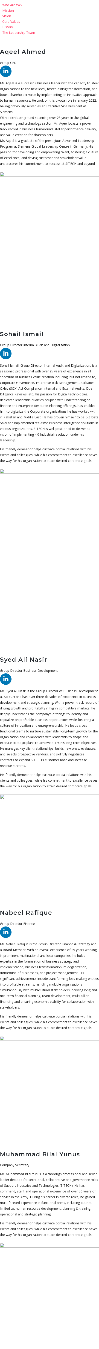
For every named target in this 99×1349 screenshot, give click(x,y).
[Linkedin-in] (6, 71)
